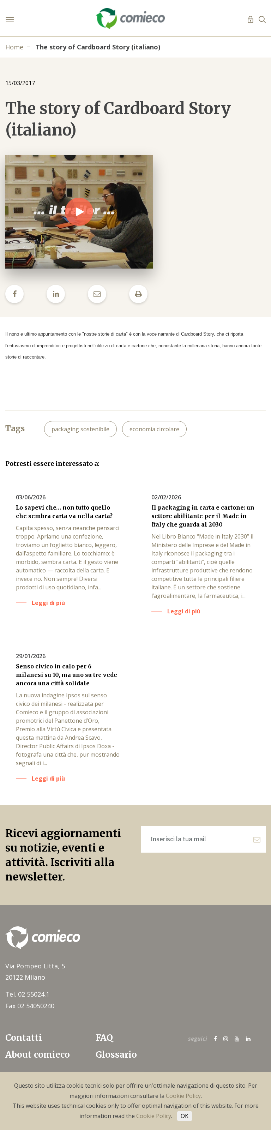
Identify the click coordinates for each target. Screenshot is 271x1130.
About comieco (37, 1054)
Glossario (116, 1054)
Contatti (23, 1037)
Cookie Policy (183, 1096)
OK (184, 1116)
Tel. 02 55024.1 (27, 994)
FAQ (104, 1037)
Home (14, 47)
